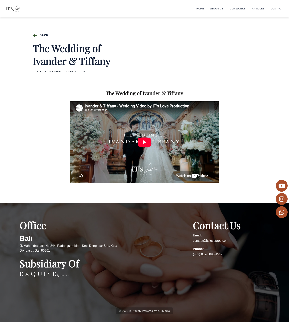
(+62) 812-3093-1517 (207, 254)
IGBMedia (163, 310)
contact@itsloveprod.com (210, 240)
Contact (277, 8)
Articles (258, 8)
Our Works (238, 8)
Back (44, 35)
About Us (216, 8)
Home (200, 8)
